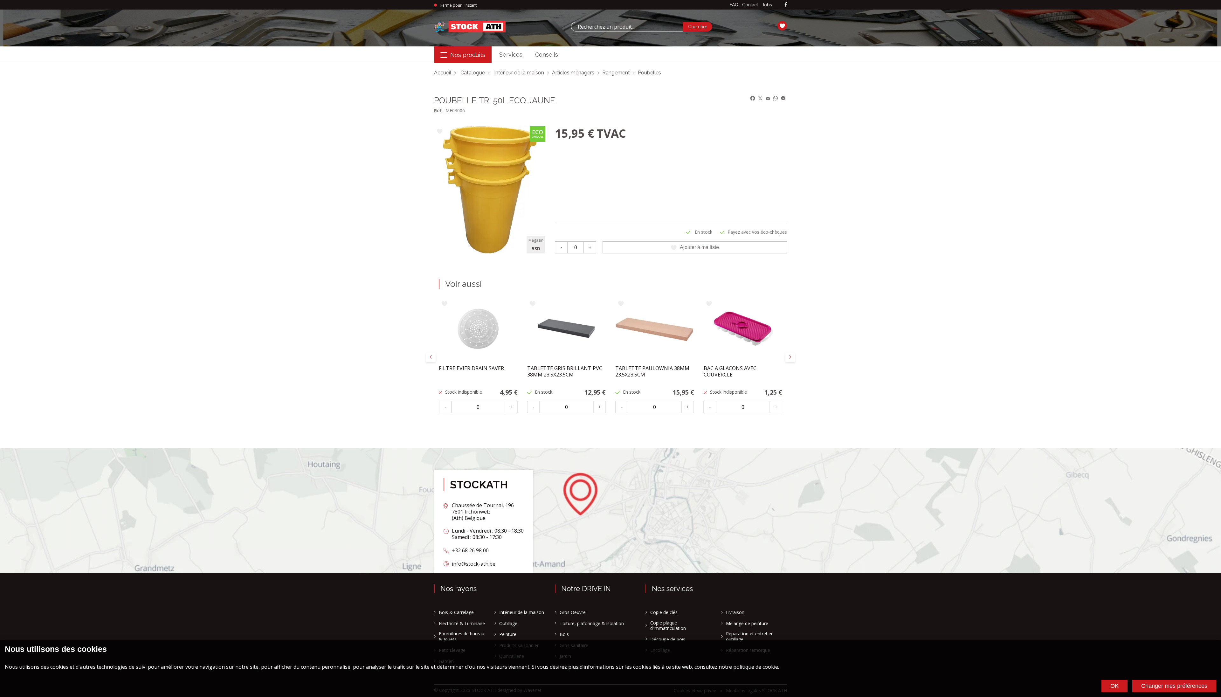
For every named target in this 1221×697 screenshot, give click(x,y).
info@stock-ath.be (473, 563)
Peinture (507, 634)
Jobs (767, 4)
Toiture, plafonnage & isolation (592, 623)
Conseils (546, 54)
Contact (750, 4)
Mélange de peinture (747, 623)
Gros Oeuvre (573, 612)
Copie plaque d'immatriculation (668, 625)
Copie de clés (664, 612)
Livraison (735, 612)
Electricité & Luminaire (462, 623)
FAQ (734, 4)
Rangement (616, 73)
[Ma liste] (782, 26)
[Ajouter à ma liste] (439, 131)
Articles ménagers (573, 73)
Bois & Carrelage (456, 612)
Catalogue (472, 73)
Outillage (508, 623)
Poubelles (649, 73)
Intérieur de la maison (519, 73)
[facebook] (786, 5)
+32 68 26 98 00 (470, 550)
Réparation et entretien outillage (750, 636)
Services (510, 54)
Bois (564, 634)
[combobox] (627, 26)
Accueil (442, 73)
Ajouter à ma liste (699, 247)
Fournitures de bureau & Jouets (461, 636)
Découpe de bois (667, 639)
